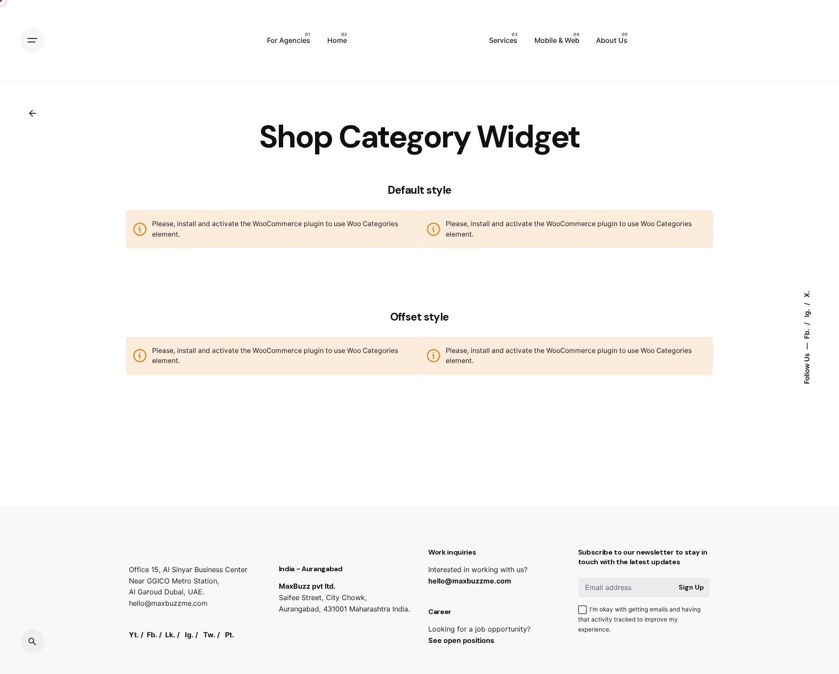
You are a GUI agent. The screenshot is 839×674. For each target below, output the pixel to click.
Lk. (170, 634)
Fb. (806, 333)
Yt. (134, 634)
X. (806, 293)
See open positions (461, 640)
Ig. (806, 312)
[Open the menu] (32, 40)
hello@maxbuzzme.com (469, 580)
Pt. (229, 634)
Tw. (209, 634)
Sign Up (691, 587)
